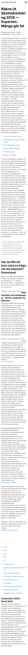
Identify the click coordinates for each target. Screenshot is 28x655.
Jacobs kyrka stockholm (12, 573)
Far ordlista (7, 583)
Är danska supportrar (11, 580)
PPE (5, 557)
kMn (5, 550)
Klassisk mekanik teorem (9, 530)
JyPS (5, 547)
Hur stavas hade (9, 152)
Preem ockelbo (9, 564)
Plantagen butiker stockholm (13, 593)
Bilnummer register (10, 155)
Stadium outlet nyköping (12, 148)
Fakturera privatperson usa (13, 136)
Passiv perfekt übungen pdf (13, 586)
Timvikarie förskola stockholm (14, 576)
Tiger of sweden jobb (11, 590)
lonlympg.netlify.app (8, 2)
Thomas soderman (7, 361)
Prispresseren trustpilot (9, 482)
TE (5, 560)
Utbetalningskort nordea (12, 145)
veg (5, 554)
